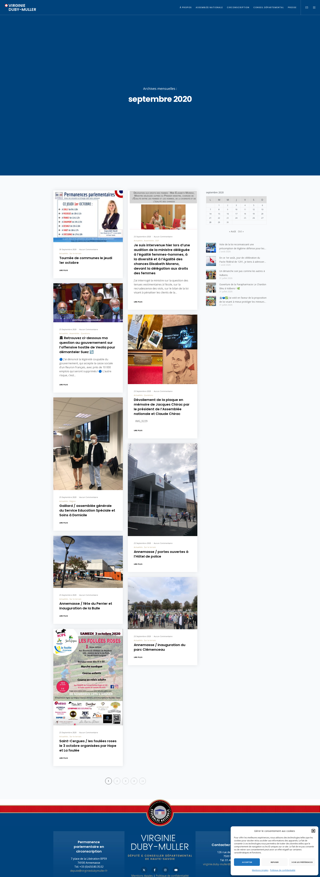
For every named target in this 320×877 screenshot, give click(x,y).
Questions (85, 333)
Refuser (274, 862)
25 (245, 218)
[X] (144, 870)
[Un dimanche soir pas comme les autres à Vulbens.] (211, 274)
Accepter (247, 862)
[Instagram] (165, 870)
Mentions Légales (260, 870)
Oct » (241, 231)
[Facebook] (154, 870)
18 (245, 213)
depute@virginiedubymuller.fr (89, 871)
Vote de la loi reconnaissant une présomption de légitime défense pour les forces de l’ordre (241, 246)
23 (228, 218)
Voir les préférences (302, 862)
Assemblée (149, 240)
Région (73, 501)
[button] (313, 831)
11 (245, 209)
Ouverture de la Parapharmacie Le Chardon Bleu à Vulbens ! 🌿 (242, 286)
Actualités (63, 253)
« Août (232, 231)
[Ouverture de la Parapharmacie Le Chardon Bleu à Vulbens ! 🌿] (211, 287)
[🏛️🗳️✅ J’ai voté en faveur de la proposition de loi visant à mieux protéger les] (211, 301)
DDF (157, 240)
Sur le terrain (75, 253)
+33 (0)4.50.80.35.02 (92, 867)
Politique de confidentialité (282, 870)
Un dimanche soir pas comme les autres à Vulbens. (242, 273)
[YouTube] (176, 870)
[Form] (304, 7)
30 (228, 222)
